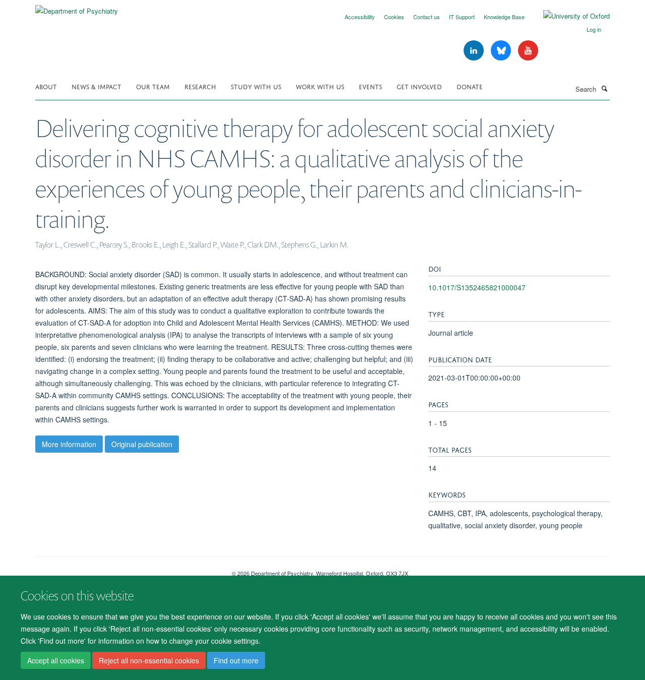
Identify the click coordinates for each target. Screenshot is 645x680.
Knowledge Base (504, 17)
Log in (594, 29)
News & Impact (96, 86)
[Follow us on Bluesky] (502, 50)
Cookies (394, 17)
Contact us (426, 17)
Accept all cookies (55, 660)
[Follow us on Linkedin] (475, 50)
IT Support (462, 17)
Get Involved (419, 86)
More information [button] (69, 444)
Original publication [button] (141, 444)
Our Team (153, 86)
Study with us (256, 86)
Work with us (320, 86)
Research (200, 86)
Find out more (236, 660)
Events (370, 86)
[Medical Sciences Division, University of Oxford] (126, 569)
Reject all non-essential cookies (149, 660)
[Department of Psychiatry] (76, 7)
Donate (470, 86)
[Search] (604, 88)
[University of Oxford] (569, 16)
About (46, 86)
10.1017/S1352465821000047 (477, 287)
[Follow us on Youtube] (528, 50)
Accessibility (360, 17)
